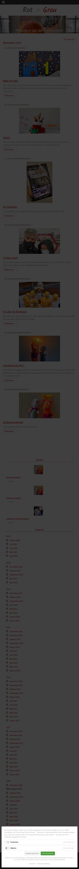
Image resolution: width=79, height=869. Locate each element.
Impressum (32, 863)
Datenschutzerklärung (43, 863)
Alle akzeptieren (47, 853)
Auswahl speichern (32, 853)
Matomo (13, 848)
